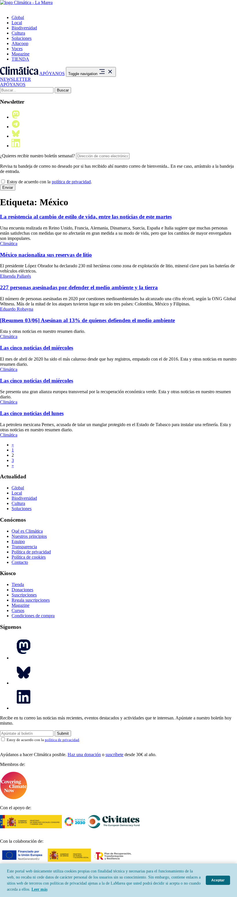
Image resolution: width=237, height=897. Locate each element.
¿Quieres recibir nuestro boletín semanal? (37, 155)
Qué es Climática (27, 531)
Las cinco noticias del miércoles (36, 348)
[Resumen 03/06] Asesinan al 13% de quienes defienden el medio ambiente (87, 320)
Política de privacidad (31, 551)
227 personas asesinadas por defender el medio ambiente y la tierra (79, 287)
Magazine (20, 53)
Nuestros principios (29, 536)
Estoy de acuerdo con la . (49, 181)
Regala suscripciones (31, 600)
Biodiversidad (24, 27)
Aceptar (218, 880)
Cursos (18, 610)
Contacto (20, 562)
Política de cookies (29, 557)
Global (18, 17)
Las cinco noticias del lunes (32, 413)
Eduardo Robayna (16, 309)
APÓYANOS (52, 73)
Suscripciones (24, 594)
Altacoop (20, 43)
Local (17, 22)
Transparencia (24, 546)
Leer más (39, 889)
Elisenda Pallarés (15, 276)
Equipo (18, 541)
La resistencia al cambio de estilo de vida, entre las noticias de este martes (86, 217)
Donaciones (22, 589)
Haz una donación (84, 754)
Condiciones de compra (33, 615)
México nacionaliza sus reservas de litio (46, 255)
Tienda (18, 584)
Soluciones (22, 38)
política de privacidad (71, 181)
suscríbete (114, 754)
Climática (8, 243)
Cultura (18, 33)
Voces (17, 48)
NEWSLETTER (15, 79)
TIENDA (20, 59)
